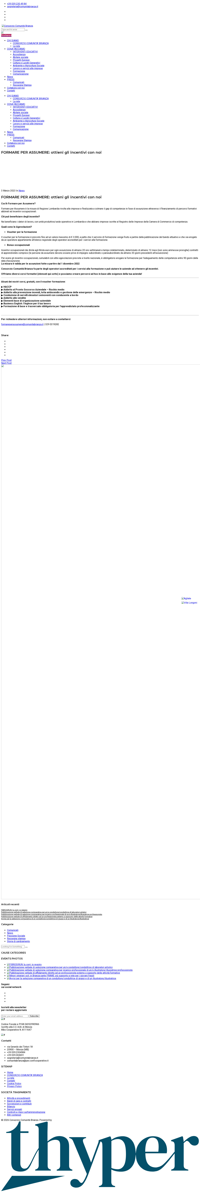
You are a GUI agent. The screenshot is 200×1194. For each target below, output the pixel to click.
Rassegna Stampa (22, 85)
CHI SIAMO (13, 40)
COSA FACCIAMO (16, 48)
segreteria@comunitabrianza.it (22, 6)
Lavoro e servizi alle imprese (28, 68)
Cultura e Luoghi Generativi (26, 62)
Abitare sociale (20, 57)
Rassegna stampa (16, 938)
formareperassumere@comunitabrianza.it (22, 324)
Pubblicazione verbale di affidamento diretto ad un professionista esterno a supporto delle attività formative (46, 916)
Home (10, 1072)
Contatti (11, 90)
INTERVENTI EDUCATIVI (25, 51)
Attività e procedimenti (18, 1098)
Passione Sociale (16, 935)
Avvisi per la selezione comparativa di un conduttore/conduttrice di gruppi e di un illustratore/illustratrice (45, 919)
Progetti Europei (21, 60)
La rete (16, 46)
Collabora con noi (16, 87)
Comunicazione (21, 74)
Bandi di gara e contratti (19, 1101)
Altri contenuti (14, 1115)
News (10, 76)
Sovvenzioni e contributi (19, 1103)
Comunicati (18, 82)
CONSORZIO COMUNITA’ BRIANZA (31, 43)
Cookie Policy (14, 1083)
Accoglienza (19, 54)
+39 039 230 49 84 (17, 3)
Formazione (19, 71)
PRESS (10, 79)
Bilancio (11, 1106)
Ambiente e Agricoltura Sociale (28, 65)
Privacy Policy (14, 1086)
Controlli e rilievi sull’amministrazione (26, 1112)
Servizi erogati (14, 1109)
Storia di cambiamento (18, 941)
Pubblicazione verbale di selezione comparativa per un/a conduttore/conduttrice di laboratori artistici (43, 912)
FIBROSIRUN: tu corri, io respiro (14, 910)
